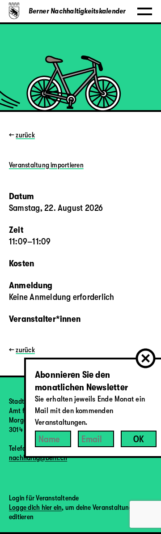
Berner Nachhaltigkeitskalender (77, 11)
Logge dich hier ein (35, 508)
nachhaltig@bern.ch (38, 458)
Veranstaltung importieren (46, 165)
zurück (25, 135)
